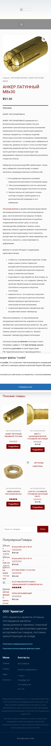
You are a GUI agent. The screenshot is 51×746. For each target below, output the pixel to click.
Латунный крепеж (10, 209)
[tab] (25, 108)
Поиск (42, 529)
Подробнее (13, 446)
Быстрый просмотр (13, 428)
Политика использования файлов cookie (21, 648)
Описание (7, 108)
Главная (6, 78)
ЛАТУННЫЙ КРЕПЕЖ (19, 78)
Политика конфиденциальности (18, 644)
